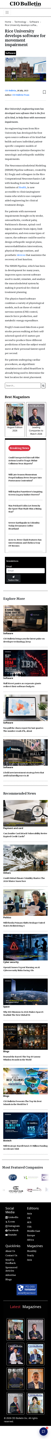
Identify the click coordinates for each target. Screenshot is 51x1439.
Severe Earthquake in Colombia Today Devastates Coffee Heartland (23, 526)
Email (9, 566)
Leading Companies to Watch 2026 (36, 430)
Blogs (6, 1051)
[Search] (43, 385)
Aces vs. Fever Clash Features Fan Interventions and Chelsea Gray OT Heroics (24, 543)
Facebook (13, 1230)
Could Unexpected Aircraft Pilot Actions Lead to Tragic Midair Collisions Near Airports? (24, 460)
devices (21, 255)
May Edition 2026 (16, 1403)
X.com (11, 1221)
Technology (20, 21)
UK (28, 1218)
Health (22, 187)
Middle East (33, 1231)
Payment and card (13, 828)
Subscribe (13, 580)
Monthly (31, 1251)
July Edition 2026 (16, 1353)
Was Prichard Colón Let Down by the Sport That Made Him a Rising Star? (25, 508)
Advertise (10, 1275)
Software (34, 21)
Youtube (12, 1234)
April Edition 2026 (36, 1403)
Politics (7, 917)
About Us (10, 1251)
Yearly (30, 1255)
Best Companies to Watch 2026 (36, 1353)
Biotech (7, 1140)
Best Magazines (17, 397)
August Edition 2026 (16, 1329)
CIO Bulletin (10, 90)
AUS (29, 1222)
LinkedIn (13, 1217)
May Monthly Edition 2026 (36, 1378)
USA (29, 1226)
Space (6, 1006)
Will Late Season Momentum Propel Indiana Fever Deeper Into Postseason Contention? (25, 477)
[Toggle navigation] (7, 12)
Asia (29, 1213)
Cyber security (11, 962)
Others (7, 872)
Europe (31, 1235)
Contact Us (11, 1255)
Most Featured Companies (22, 1167)
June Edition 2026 (16, 1378)
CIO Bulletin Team (20, 95)
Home (8, 21)
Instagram (14, 1226)
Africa (30, 1239)
